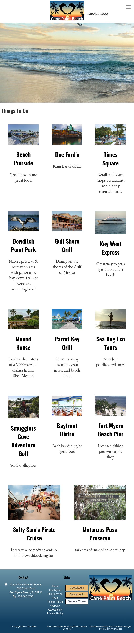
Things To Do (55, 601)
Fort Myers (55, 590)
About (55, 586)
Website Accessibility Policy (102, 627)
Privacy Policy (55, 613)
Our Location (55, 594)
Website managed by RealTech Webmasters (115, 628)
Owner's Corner (77, 601)
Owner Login (76, 594)
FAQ (55, 598)
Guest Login (77, 587)
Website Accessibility (55, 607)
